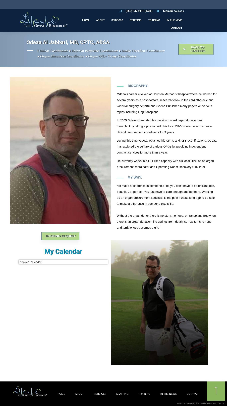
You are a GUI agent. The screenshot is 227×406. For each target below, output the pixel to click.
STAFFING (136, 20)
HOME (86, 20)
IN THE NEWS (174, 20)
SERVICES (117, 20)
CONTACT (176, 27)
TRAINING (154, 20)
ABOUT (100, 20)
